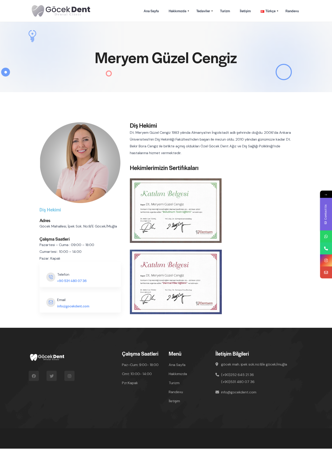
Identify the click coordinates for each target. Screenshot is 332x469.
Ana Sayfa (151, 10)
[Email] (326, 272)
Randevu (292, 10)
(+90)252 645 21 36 (237, 374)
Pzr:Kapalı (130, 382)
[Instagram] (326, 260)
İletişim (245, 10)
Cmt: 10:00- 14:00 (137, 373)
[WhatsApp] (326, 236)
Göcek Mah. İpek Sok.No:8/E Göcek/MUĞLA (254, 364)
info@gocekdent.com (73, 306)
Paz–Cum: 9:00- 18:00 (140, 364)
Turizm (225, 10)
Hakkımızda (177, 10)
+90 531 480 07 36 (72, 280)
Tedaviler (203, 10)
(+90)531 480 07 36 (238, 381)
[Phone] (326, 248)
